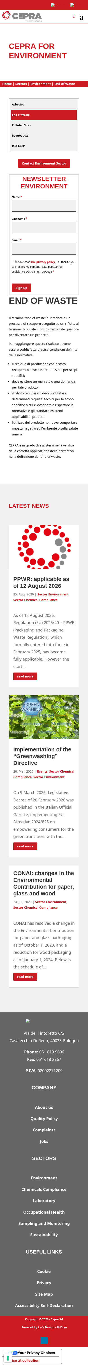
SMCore (62, 1327)
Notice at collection (22, 1360)
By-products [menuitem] (20, 135)
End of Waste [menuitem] (21, 115)
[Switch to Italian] (77, 5)
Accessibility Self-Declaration (44, 1305)
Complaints (44, 1130)
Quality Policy (44, 1118)
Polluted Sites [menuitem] (21, 125)
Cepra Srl (57, 1319)
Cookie (44, 1271)
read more (25, 676)
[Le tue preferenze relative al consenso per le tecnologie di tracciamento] (8, 1358)
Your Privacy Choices (36, 1352)
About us (44, 1107)
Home (7, 84)
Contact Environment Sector (44, 163)
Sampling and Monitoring (44, 1223)
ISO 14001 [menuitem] (18, 146)
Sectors (21, 84)
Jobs (44, 1141)
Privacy (44, 1282)
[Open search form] (74, 16)
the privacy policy (43, 262)
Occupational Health (44, 1212)
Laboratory (44, 1200)
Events (42, 771)
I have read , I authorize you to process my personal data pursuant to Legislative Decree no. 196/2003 (43, 267)
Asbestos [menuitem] (18, 104)
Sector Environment (53, 594)
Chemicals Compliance (44, 1189)
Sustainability (44, 1234)
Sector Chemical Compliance (35, 600)
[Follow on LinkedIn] (44, 1340)
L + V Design (46, 1327)
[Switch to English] (58, 5)
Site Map (44, 1294)
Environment (40, 84)
